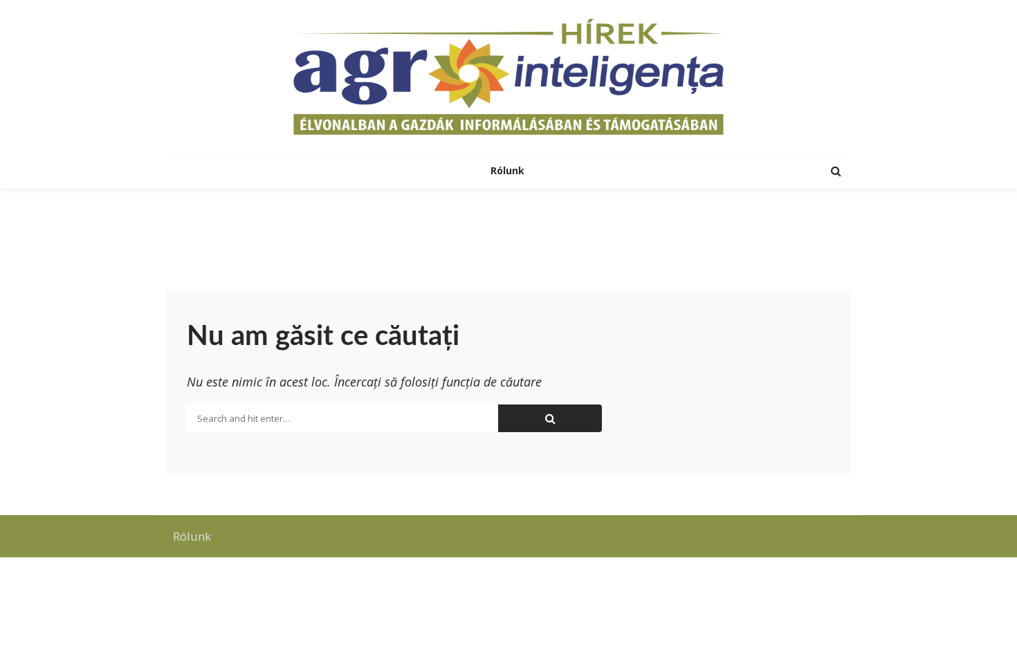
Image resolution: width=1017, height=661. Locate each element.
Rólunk (509, 170)
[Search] (836, 171)
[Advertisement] (508, 234)
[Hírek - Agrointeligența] (508, 76)
